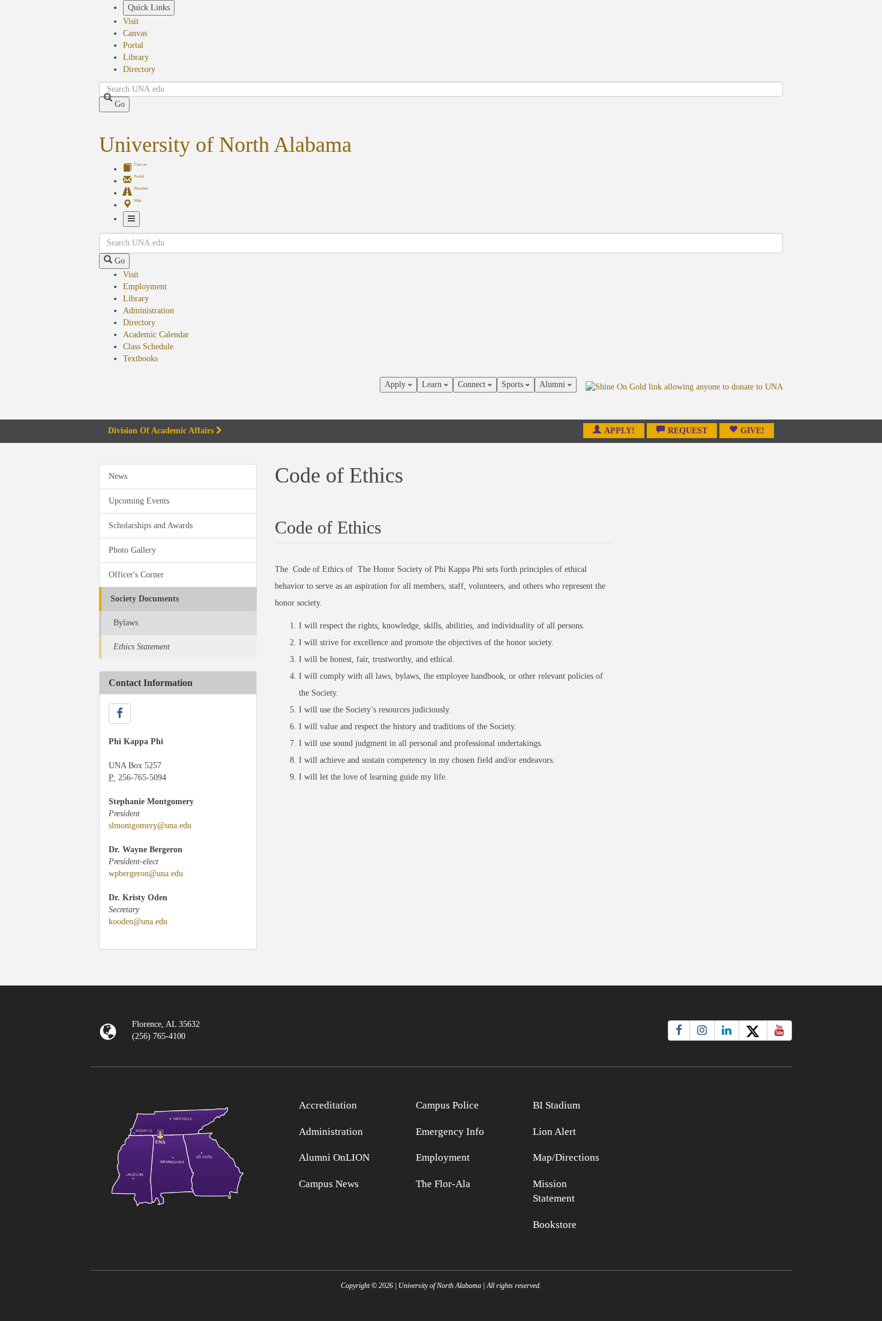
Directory (139, 69)
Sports (514, 384)
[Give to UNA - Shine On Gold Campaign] (705, 1103)
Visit (131, 21)
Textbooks (140, 358)
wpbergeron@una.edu (146, 873)
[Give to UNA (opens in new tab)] (684, 398)
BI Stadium (556, 1105)
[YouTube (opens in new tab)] (779, 1030)
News (118, 476)
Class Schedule (148, 346)
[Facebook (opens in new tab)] (679, 1030)
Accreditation (328, 1105)
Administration (148, 310)
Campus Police (447, 1105)
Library (136, 57)
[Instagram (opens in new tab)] (702, 1030)
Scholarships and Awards (151, 525)
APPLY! (619, 430)
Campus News (329, 1184)
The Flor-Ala (443, 1184)
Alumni (553, 384)
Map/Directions (566, 1157)
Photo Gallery (132, 550)
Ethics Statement (141, 646)
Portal (133, 45)
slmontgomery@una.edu (150, 825)
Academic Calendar (156, 334)
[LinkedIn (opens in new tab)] (726, 1030)
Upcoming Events (139, 500)
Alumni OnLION (334, 1157)
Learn (433, 384)
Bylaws (125, 622)
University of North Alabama (225, 145)
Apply (396, 384)
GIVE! (752, 430)
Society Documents (144, 598)
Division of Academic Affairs (161, 430)
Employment (145, 286)
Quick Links (149, 7)
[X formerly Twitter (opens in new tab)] (753, 1030)
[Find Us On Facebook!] (120, 713)
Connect (473, 384)
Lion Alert (554, 1131)
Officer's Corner (136, 574)
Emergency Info (450, 1131)
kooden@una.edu (138, 921)
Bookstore (555, 1224)
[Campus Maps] (178, 1154)
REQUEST (687, 430)
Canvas (135, 33)
